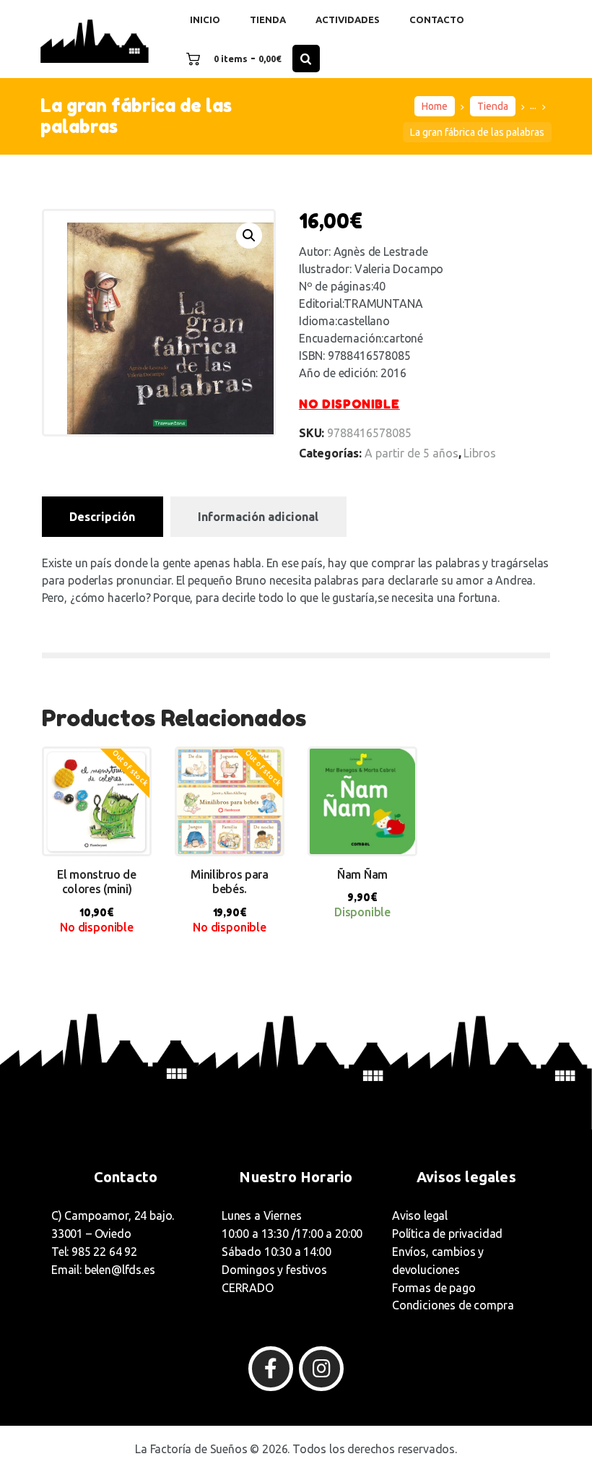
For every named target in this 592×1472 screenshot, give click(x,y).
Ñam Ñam (362, 874)
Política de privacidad (447, 1233)
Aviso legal (420, 1215)
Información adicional (258, 516)
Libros (479, 453)
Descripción (102, 516)
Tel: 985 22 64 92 (94, 1251)
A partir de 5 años (411, 453)
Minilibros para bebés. (230, 882)
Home (435, 106)
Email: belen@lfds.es (103, 1269)
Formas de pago (434, 1287)
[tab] (102, 516)
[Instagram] (321, 1368)
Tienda (492, 106)
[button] (249, 236)
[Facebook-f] (270, 1368)
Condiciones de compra (452, 1305)
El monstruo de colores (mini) (96, 882)
